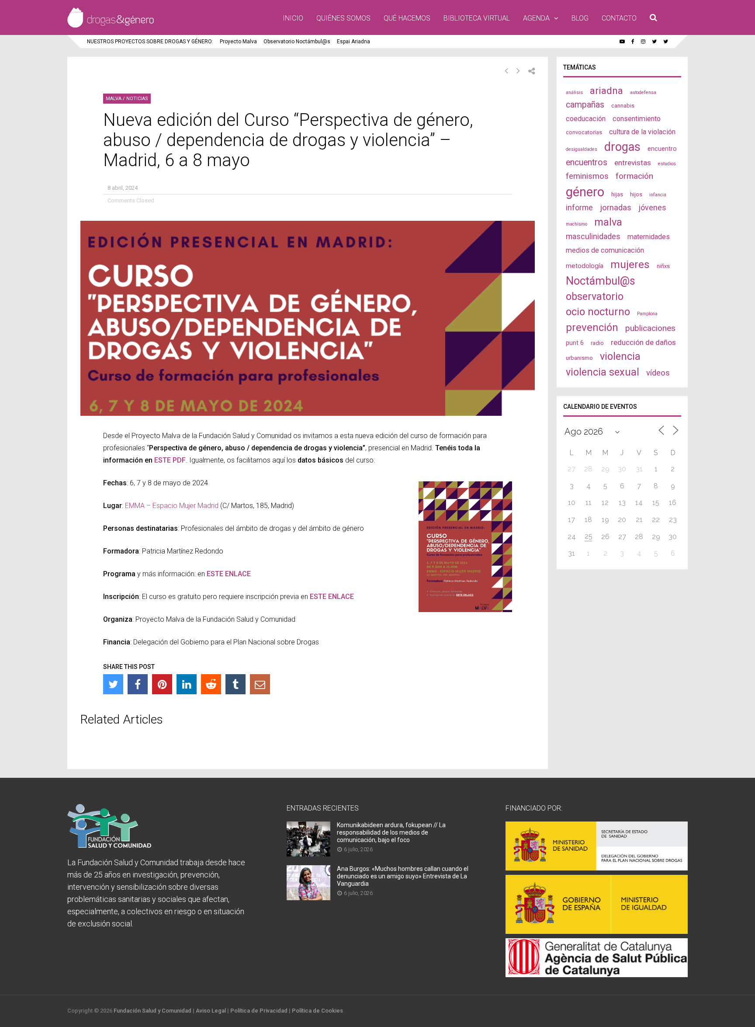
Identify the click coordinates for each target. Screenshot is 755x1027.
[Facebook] (138, 684)
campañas (585, 105)
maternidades (648, 237)
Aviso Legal (211, 1010)
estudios (667, 164)
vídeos (658, 373)
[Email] (260, 684)
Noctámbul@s (600, 280)
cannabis (622, 105)
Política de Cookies (317, 1010)
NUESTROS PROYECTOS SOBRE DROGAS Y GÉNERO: (150, 41)
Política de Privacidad (258, 1010)
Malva (113, 98)
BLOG (580, 18)
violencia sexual (602, 372)
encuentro (662, 148)
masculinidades (593, 236)
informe (579, 207)
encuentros (586, 162)
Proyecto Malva (238, 41)
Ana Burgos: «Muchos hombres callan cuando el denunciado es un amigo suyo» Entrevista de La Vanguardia (402, 876)
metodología (584, 266)
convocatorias (584, 132)
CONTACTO (619, 18)
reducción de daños (643, 342)
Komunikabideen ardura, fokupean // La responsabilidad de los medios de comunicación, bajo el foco (391, 832)
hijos (636, 194)
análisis (574, 92)
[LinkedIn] (187, 684)
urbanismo (579, 358)
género (585, 192)
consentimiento (637, 119)
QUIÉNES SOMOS (343, 18)
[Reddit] (211, 684)
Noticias (137, 98)
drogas (622, 147)
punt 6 (575, 342)
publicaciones (650, 328)
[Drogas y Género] (110, 26)
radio (597, 343)
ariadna (606, 90)
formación (634, 176)
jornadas (615, 207)
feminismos (587, 176)
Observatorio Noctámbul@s (296, 41)
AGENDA (536, 18)
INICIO (293, 18)
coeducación (586, 119)
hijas (617, 194)
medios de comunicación (605, 250)
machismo (576, 224)
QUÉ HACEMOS (407, 18)
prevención (592, 327)
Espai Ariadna (353, 41)
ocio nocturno (598, 312)
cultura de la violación (642, 132)
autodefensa (643, 92)
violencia (620, 356)
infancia (657, 195)
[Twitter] (113, 684)
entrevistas (632, 162)
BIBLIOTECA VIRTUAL (476, 18)
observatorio (594, 296)
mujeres (630, 264)
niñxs (663, 266)
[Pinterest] (162, 684)
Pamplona (647, 314)
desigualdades (581, 149)
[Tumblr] (235, 684)
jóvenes (652, 207)
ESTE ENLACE (332, 596)
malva (608, 222)
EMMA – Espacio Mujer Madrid (171, 505)
